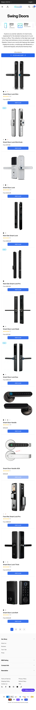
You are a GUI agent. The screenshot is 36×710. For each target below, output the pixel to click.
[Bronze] (7, 185)
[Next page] (24, 629)
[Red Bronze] (5, 562)
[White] (9, 91)
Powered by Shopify (24, 702)
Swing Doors (12, 24)
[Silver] (5, 91)
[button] (2, 7)
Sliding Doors (26, 24)
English (30, 2)
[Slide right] (33, 26)
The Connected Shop (15, 702)
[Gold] (7, 91)
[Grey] (3, 514)
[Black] (3, 91)
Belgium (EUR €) (5, 2)
